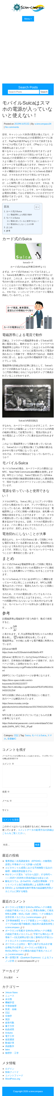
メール (7, 800)
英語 (7, 1019)
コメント (8, 763)
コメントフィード (14, 1075)
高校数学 (9, 1046)
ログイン (9, 1068)
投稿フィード (12, 1072)
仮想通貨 (9, 1039)
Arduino (9, 1032)
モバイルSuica (13, 218)
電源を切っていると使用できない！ (24, 221)
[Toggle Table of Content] (35, 207)
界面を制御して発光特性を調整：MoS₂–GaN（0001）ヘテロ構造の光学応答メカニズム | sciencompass (29, 913)
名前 (6, 791)
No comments (12, 127)
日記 (16, 735)
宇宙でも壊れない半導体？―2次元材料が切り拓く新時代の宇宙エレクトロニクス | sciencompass (29, 937)
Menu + (28, 18)
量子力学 (9, 1026)
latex (7, 1049)
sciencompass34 (42, 123)
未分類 (8, 999)
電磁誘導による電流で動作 (21, 215)
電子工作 (9, 1036)
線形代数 (9, 1022)
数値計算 (9, 1042)
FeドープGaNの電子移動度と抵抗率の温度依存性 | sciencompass (29, 924)
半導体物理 (10, 1006)
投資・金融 (10, 1009)
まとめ (9, 227)
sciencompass (36, 1091)
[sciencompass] (28, 11)
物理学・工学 (12, 1053)
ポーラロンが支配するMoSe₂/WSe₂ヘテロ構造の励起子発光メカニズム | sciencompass (28, 950)
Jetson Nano (11, 992)
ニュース (9, 995)
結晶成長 (9, 1029)
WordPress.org (12, 1078)
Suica (27, 735)
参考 (8, 231)
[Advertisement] (28, 54)
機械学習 (9, 1002)
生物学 (8, 1016)
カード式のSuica (14, 211)
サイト (5, 810)
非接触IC (11, 738)
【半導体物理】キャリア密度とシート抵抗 (26, 920)
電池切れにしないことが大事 (22, 224)
